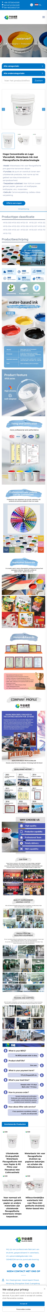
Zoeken (39, 80)
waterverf (37, 44)
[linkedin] (20, 1265)
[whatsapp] (33, 1265)
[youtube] (27, 1265)
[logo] (10, 17)
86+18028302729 (11, 7)
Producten (25, 44)
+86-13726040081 (12, 2)
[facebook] (14, 1265)
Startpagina (13, 44)
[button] (3, 109)
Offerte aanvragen (14, 203)
